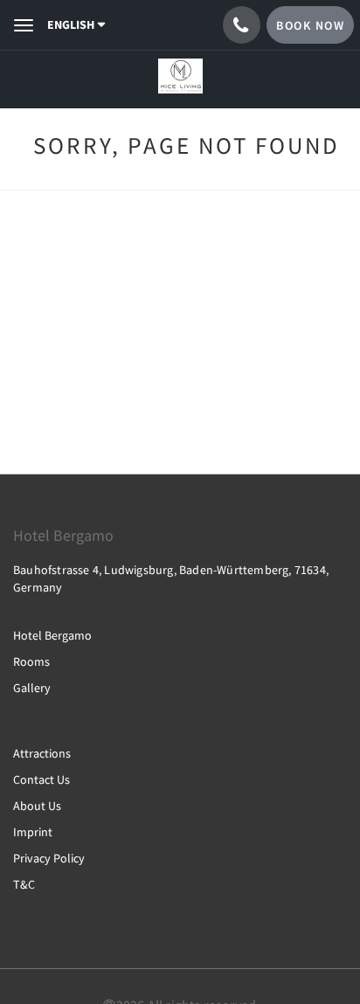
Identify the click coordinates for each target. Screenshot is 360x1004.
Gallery (32, 688)
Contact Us (41, 779)
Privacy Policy (49, 858)
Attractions (42, 753)
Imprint (32, 832)
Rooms (31, 661)
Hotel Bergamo (52, 635)
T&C (24, 884)
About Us (37, 806)
